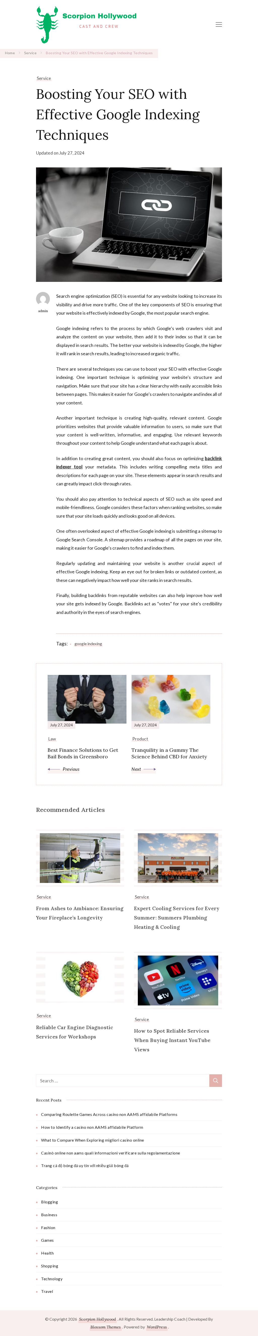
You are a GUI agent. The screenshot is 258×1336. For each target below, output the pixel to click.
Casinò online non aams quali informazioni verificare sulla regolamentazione (110, 1152)
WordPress (157, 1326)
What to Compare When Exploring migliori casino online (92, 1140)
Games (47, 1240)
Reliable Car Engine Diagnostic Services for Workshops (74, 1032)
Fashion (48, 1227)
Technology (51, 1278)
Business (49, 1214)
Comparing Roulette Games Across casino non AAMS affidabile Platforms (109, 1114)
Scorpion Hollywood (97, 1319)
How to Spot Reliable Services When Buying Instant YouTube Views (172, 1040)
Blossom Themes (105, 1326)
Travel (47, 1291)
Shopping (49, 1265)
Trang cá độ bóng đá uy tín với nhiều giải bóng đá (85, 1165)
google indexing (88, 643)
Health (47, 1253)
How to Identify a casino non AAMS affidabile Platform (92, 1127)
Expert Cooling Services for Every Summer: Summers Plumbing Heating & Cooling (176, 917)
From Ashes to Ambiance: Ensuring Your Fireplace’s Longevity (79, 913)
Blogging (49, 1201)
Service (44, 78)
